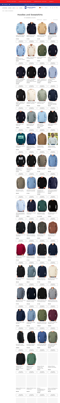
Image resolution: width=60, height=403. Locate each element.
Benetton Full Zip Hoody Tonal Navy (52, 257)
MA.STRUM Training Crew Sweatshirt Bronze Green (41, 323)
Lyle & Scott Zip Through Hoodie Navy (31, 213)
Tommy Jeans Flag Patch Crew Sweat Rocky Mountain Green (52, 345)
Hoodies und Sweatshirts (9, 10)
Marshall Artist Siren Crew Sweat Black (21, 235)
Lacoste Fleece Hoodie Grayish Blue (31, 323)
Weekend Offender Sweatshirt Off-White (52, 147)
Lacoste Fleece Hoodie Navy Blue (20, 323)
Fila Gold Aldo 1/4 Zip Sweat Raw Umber (52, 235)
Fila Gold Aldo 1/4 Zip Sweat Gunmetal (41, 235)
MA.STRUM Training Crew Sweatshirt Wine (52, 323)
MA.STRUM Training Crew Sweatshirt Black (52, 213)
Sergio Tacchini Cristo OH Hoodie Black (52, 125)
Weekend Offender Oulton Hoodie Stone (31, 389)
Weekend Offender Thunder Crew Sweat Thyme (30, 367)
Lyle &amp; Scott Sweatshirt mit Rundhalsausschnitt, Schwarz (41, 191)
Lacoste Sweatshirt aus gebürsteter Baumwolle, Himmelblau (52, 36)
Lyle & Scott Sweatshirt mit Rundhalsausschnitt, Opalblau (20, 214)
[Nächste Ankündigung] (41, 4)
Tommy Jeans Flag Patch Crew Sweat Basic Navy (41, 345)
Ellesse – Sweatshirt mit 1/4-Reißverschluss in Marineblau (52, 58)
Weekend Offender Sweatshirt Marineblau (52, 367)
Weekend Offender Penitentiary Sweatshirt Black (19, 169)
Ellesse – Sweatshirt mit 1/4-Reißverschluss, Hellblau (20, 58)
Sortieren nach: (39, 19)
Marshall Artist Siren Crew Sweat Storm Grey (21, 301)
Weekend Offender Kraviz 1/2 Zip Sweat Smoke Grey (52, 301)
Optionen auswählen (20, 41)
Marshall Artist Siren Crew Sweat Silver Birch (53, 279)
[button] (5, 8)
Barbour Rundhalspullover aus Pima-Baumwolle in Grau (53, 389)
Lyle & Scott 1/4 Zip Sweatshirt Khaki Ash (20, 190)
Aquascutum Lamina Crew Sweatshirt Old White (31, 103)
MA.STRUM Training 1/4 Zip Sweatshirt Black (31, 345)
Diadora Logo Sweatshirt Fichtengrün (20, 147)
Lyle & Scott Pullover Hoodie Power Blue (52, 168)
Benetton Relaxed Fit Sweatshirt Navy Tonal (41, 279)
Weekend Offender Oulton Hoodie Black (21, 389)
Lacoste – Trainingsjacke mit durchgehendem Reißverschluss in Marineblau (20, 81)
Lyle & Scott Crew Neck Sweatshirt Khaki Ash (41, 168)
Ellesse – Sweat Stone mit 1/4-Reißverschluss (31, 58)
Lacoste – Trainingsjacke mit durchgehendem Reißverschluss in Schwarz (31, 80)
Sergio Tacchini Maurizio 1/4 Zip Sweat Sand (41, 36)
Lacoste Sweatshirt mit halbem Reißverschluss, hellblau (52, 80)
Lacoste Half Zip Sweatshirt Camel (40, 147)
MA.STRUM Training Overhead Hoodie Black (20, 345)
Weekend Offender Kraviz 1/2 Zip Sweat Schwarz (42, 301)
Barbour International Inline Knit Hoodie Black (31, 235)
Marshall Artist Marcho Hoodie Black (20, 279)
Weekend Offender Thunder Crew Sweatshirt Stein (40, 367)
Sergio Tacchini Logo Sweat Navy (19, 125)
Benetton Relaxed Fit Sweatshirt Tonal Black (41, 257)
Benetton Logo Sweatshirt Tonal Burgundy (21, 257)
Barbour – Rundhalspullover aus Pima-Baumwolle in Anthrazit (41, 390)
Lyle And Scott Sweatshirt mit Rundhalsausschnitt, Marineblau (52, 191)
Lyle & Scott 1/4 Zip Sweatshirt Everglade (41, 213)
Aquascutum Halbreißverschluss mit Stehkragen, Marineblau (52, 103)
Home (3, 10)
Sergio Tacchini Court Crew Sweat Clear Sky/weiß (40, 125)
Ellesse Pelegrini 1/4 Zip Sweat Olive (41, 58)
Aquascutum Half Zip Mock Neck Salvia (41, 103)
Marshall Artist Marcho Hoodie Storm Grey (31, 279)
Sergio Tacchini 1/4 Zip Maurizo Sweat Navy (31, 36)
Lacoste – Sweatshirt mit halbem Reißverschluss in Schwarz (20, 103)
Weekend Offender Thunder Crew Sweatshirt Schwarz (19, 367)
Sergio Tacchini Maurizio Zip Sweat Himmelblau (20, 36)
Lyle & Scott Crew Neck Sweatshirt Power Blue (31, 190)
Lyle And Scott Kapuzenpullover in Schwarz (30, 169)
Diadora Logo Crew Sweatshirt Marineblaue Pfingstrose (31, 147)
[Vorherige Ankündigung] (19, 4)
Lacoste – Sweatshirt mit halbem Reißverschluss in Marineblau (42, 80)
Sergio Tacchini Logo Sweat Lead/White (30, 125)
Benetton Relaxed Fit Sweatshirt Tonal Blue (31, 257)
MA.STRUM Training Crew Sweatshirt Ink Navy (31, 301)
